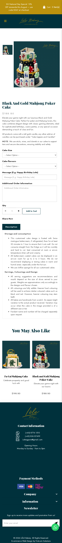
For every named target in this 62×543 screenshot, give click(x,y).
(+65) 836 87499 (32, 436)
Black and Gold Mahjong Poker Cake (46, 378)
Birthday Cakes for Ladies (51, 31)
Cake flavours (9, 161)
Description (11, 226)
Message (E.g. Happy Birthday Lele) (20, 172)
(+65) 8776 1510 (32, 432)
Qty (4, 205)
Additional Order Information (17, 183)
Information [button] (30, 501)
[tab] (31, 494)
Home (5, 31)
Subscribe (56, 523)
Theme (33, 31)
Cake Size (7, 150)
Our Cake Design (19, 31)
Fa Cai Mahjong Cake (16, 376)
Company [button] (30, 494)
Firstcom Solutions (43, 541)
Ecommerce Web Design (22, 541)
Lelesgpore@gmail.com (32, 439)
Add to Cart (31, 211)
